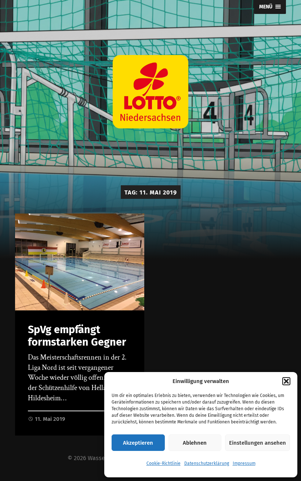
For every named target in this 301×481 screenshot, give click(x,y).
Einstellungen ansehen (257, 443)
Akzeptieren (138, 443)
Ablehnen (195, 443)
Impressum (244, 463)
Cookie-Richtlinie (163, 463)
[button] (286, 381)
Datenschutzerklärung (206, 463)
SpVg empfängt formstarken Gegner (77, 336)
